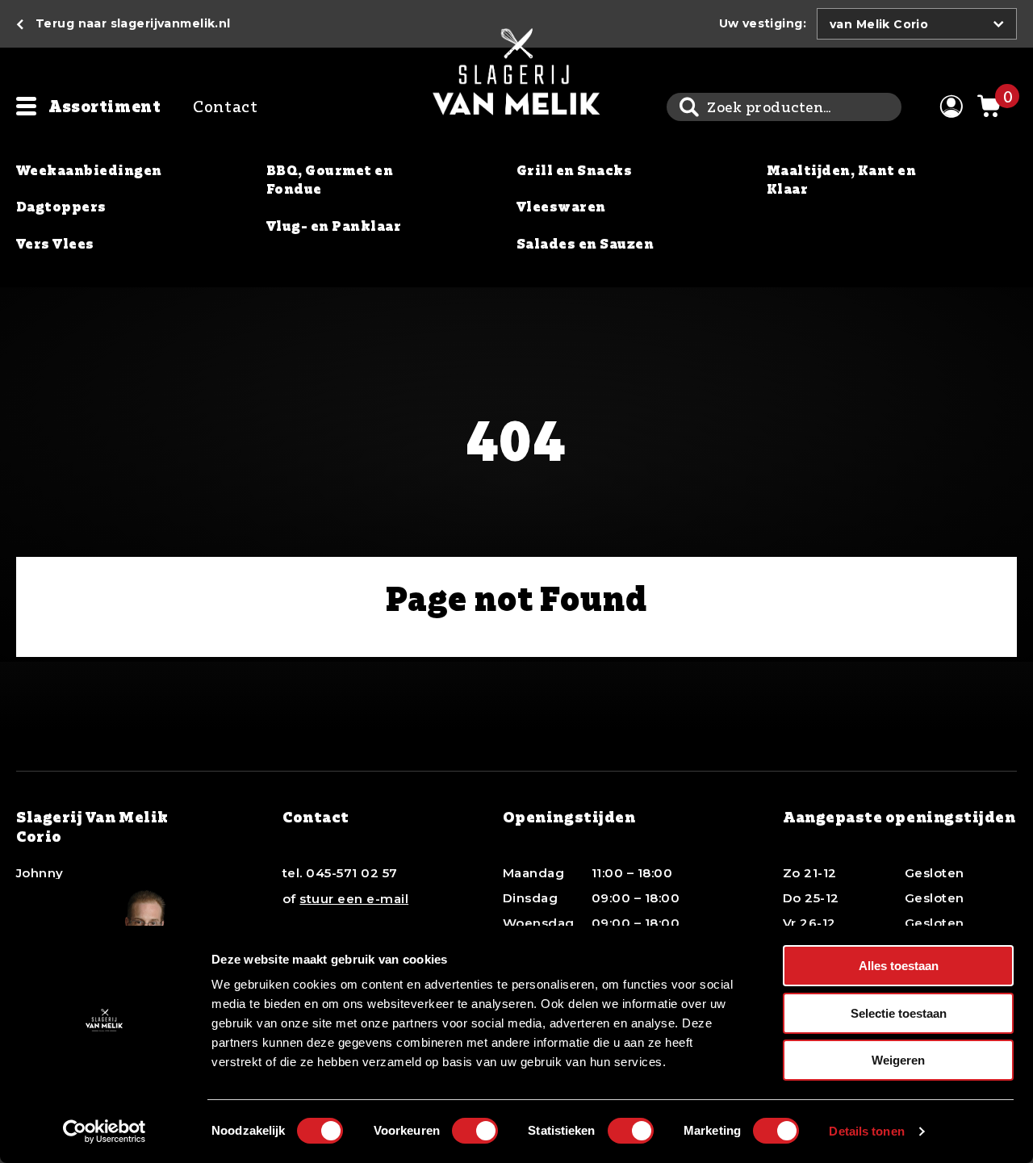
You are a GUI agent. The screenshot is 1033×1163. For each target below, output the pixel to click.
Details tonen (866, 1131)
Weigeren (898, 1060)
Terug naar (133, 23)
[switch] (475, 1131)
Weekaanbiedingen (89, 170)
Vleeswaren (561, 207)
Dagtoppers (61, 207)
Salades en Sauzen (585, 244)
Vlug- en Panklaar (333, 226)
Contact (225, 106)
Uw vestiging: (762, 23)
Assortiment (104, 106)
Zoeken (689, 107)
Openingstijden (569, 817)
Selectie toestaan (899, 1013)
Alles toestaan (899, 966)
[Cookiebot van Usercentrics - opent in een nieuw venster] (104, 1131)
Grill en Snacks (574, 170)
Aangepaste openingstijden (899, 817)
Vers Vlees (55, 244)
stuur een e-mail (353, 898)
